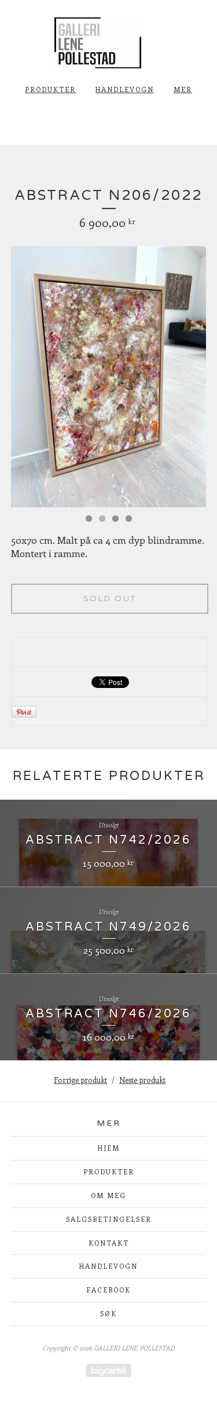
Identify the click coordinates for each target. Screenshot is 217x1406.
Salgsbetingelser (109, 1219)
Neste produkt (142, 1080)
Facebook (108, 1289)
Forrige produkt (80, 1080)
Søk (108, 1313)
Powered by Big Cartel (108, 1370)
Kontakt (109, 1242)
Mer (183, 89)
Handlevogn (124, 89)
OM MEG (108, 1195)
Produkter (50, 89)
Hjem (109, 1147)
